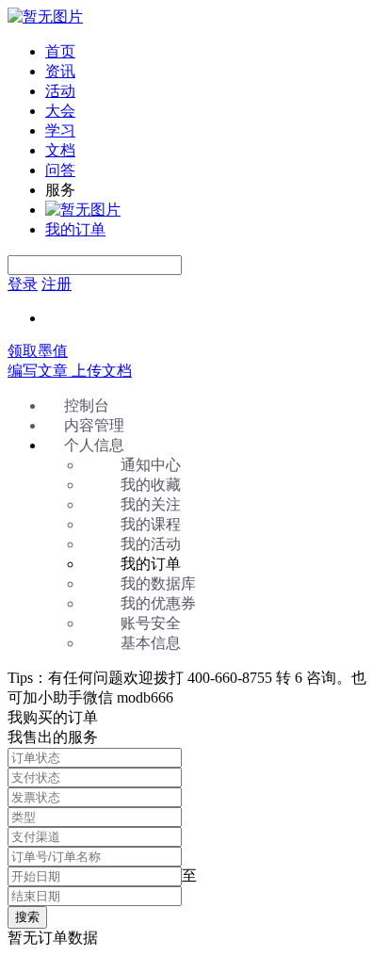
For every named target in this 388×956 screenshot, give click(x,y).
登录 (23, 284)
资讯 (60, 71)
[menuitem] (212, 52)
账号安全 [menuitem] (151, 623)
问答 (60, 170)
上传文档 (102, 371)
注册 (56, 284)
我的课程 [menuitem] (151, 524)
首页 (60, 51)
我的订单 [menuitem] (151, 564)
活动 (60, 91)
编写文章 (40, 371)
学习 (60, 130)
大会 (60, 111)
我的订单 (75, 229)
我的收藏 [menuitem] (151, 485)
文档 (60, 150)
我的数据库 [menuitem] (158, 583)
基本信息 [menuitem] (151, 643)
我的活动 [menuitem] (151, 544)
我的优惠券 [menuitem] (158, 603)
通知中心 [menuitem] (151, 465)
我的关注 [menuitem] (151, 504)
